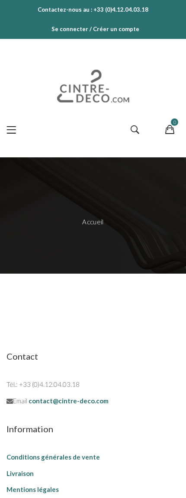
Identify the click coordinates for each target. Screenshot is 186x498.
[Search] (134, 130)
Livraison (20, 473)
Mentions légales (32, 489)
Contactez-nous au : (65, 9)
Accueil (93, 222)
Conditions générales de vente (53, 457)
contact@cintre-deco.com (69, 401)
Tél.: (12, 384)
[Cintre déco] (93, 84)
